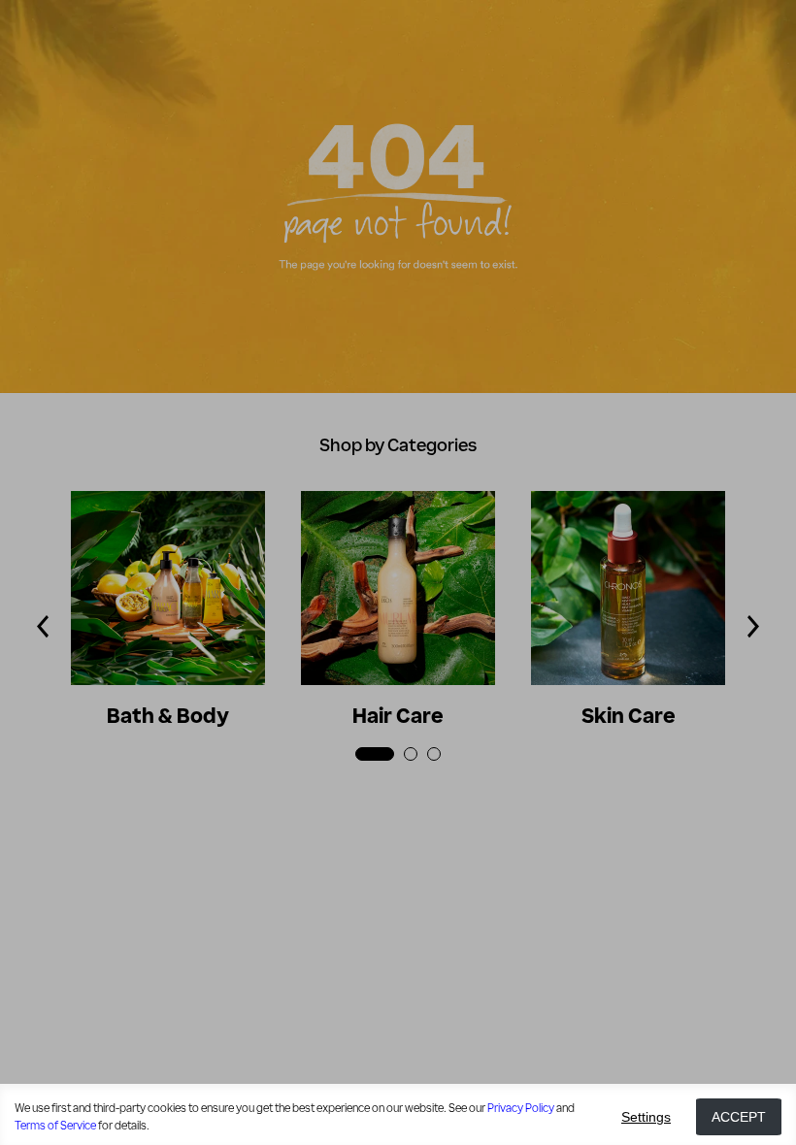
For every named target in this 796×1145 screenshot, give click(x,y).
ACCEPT (739, 1117)
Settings (646, 1117)
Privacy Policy (520, 1108)
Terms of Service (55, 1125)
